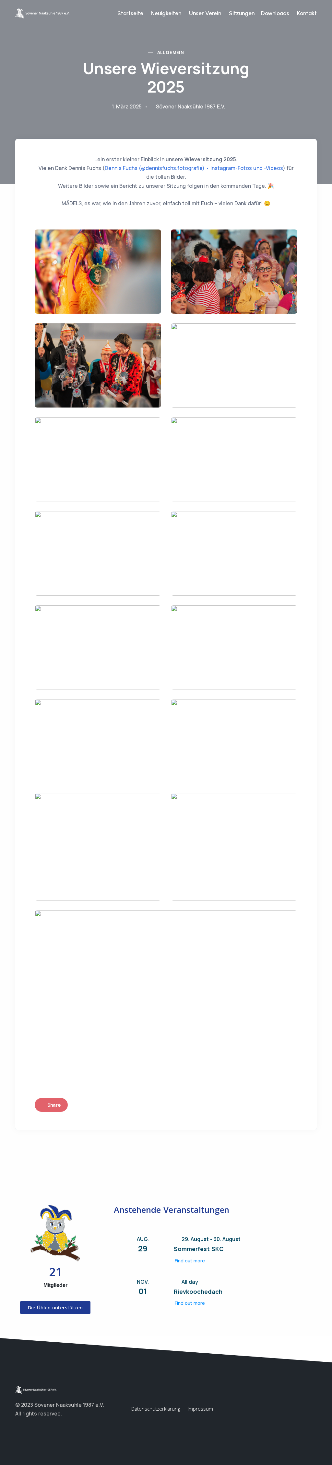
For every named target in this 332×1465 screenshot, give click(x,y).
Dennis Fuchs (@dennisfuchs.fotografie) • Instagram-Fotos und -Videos (194, 168)
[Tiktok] (44, 1429)
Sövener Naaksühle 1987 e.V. (190, 106)
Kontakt (307, 13)
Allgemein (170, 52)
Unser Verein (205, 13)
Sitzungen (241, 13)
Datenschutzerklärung (155, 1408)
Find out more (190, 1261)
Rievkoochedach (198, 1291)
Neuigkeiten (166, 13)
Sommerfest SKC (199, 1249)
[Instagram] (31, 1429)
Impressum (200, 1408)
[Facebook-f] (18, 1429)
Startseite (130, 13)
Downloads (275, 13)
